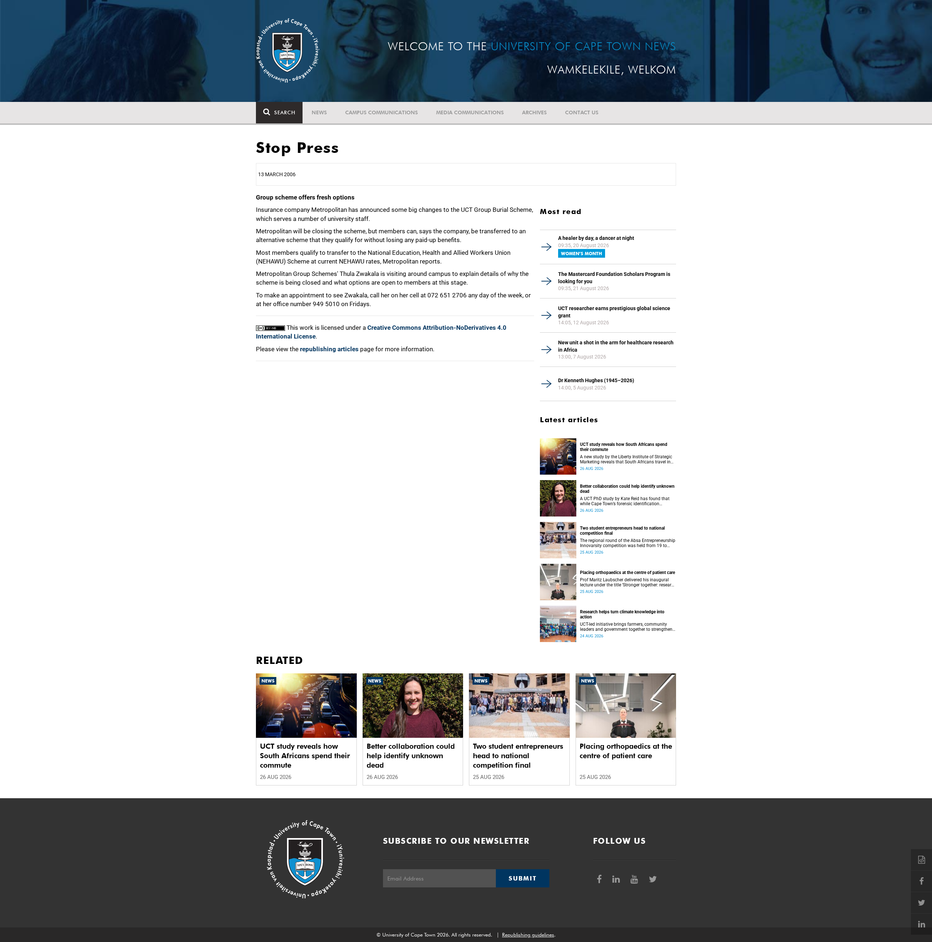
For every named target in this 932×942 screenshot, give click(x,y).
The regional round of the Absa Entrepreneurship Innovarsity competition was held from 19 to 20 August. (627, 543)
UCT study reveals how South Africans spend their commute (623, 447)
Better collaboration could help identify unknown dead (627, 489)
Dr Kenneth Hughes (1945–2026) (596, 380)
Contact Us (582, 112)
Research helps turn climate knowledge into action (622, 614)
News (319, 112)
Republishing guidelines (528, 935)
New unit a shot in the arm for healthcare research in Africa (616, 346)
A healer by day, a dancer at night (596, 238)
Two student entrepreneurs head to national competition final (622, 531)
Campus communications (381, 112)
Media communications (470, 112)
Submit (522, 878)
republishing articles (329, 349)
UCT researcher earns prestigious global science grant (614, 311)
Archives (534, 112)
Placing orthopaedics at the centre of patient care (627, 572)
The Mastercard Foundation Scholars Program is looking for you (614, 277)
